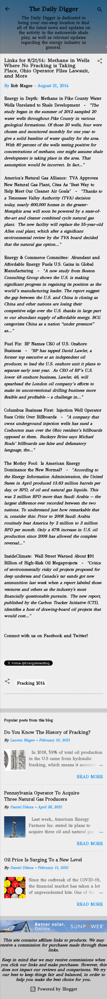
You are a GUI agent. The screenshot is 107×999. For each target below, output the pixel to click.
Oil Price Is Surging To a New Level (43, 860)
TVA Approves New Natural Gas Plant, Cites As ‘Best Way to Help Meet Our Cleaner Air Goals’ (51, 184)
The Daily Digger (53, 9)
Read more (90, 776)
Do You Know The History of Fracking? (47, 732)
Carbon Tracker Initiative (62, 602)
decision (82, 197)
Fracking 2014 (31, 683)
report (94, 596)
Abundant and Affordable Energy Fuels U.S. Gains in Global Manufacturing (52, 264)
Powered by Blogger (56, 989)
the (26, 449)
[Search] (100, 10)
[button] (100, 62)
